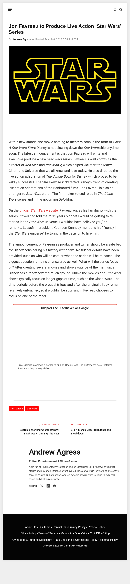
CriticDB (95, 533)
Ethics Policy (28, 533)
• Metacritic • (66, 533)
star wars (32, 408)
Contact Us (59, 527)
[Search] (120, 9)
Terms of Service (48, 533)
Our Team (44, 527)
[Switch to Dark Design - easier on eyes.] (115, 9)
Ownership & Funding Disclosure (32, 539)
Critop (106, 533)
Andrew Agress (21, 39)
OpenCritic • (82, 533)
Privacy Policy (76, 527)
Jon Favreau (16, 408)
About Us (31, 527)
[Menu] (10, 9)
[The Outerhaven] (65, 9)
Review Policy (96, 527)
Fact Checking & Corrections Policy (76, 539)
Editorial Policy (109, 539)
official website (38, 210)
